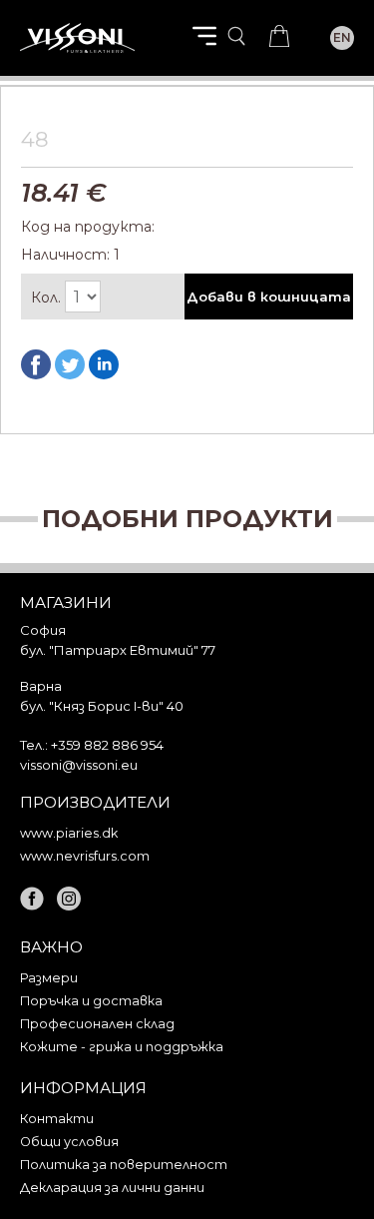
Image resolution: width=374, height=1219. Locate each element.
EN (342, 37)
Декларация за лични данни (112, 1187)
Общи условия (69, 1141)
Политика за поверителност (123, 1164)
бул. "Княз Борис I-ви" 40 (102, 706)
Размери (49, 977)
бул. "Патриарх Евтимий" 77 (117, 650)
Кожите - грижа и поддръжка (121, 1046)
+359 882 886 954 (107, 745)
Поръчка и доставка (91, 1000)
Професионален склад (97, 1023)
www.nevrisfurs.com (85, 856)
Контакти (57, 1118)
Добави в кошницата (269, 297)
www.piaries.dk (69, 833)
